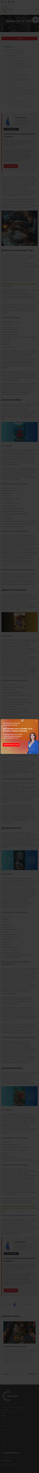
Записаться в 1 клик (11, 744)
